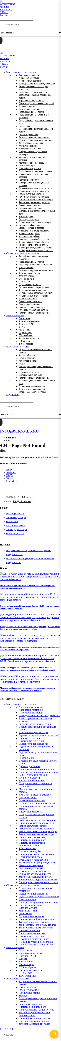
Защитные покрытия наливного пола (36, 140)
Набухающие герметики (30, 148)
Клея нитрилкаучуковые (30, 273)
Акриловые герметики (29, 78)
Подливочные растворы (30, 284)
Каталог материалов (15, 525)
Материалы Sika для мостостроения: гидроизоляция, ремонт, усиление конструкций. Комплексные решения (27, 689)
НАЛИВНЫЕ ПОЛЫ (17, 346)
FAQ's (9, 475)
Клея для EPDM (26, 324)
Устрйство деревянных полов (32, 392)
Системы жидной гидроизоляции (34, 287)
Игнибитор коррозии (28, 146)
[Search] (1, 40)
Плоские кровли (15, 315)
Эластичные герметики (30, 109)
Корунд (22, 363)
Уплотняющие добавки (29, 236)
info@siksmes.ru (22, 501)
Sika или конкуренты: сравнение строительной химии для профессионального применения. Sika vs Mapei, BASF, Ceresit (27, 668)
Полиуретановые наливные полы (34, 312)
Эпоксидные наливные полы (32, 386)
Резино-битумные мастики (31, 194)
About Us (11, 472)
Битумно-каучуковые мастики (33, 92)
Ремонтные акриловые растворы (34, 197)
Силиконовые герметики (30, 205)
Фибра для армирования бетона (34, 242)
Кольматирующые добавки (31, 143)
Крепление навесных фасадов (33, 163)
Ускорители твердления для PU (33, 245)
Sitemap (10, 478)
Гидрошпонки (25, 126)
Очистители (24, 281)
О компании (12, 521)
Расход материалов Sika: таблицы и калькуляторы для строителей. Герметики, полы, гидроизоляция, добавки (30, 627)
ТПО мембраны (26, 216)
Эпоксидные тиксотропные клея (34, 191)
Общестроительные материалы (22, 253)
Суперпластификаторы (29, 225)
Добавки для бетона (28, 134)
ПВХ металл (24, 341)
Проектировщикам (15, 513)
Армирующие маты (28, 361)
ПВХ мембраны (26, 335)
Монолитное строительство (21, 72)
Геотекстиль (24, 318)
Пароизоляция (25, 332)
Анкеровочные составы (30, 81)
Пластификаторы (27, 165)
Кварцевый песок (27, 355)
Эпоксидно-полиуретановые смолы (35, 247)
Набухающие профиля (29, 180)
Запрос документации (16, 529)
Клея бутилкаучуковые (29, 321)
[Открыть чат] (54, 1034)
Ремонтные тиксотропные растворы (36, 199)
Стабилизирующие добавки (31, 228)
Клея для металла (27, 276)
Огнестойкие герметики (30, 168)
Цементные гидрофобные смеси (34, 239)
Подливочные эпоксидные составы (35, 171)
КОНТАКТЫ (13, 394)
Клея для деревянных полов (32, 389)
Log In (9, 1034)
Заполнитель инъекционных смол (34, 137)
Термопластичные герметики (32, 290)
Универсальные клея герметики (33, 296)
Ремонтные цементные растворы (34, 202)
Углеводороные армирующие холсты (36, 230)
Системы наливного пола (30, 208)
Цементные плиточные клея (32, 307)
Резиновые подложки (29, 372)
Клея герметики (26, 267)
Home (9, 469)
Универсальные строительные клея (35, 293)
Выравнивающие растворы (31, 100)
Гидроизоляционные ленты (31, 112)
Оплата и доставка (15, 533)
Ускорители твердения (29, 233)
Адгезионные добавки (29, 75)
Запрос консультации (16, 517)
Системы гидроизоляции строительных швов (32, 844)
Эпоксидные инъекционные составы (36, 250)
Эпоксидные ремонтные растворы (35, 222)
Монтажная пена (26, 279)
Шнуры (22, 327)
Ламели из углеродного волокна (33, 310)
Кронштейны (24, 329)
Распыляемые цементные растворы (36, 188)
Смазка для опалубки (29, 219)
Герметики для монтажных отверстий (36, 103)
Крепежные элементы (29, 338)
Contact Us (11, 481)
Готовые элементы (27, 358)
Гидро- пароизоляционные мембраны (36, 264)
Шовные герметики (28, 106)
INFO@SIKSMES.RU (12, 49)
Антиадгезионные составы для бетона (37, 83)
